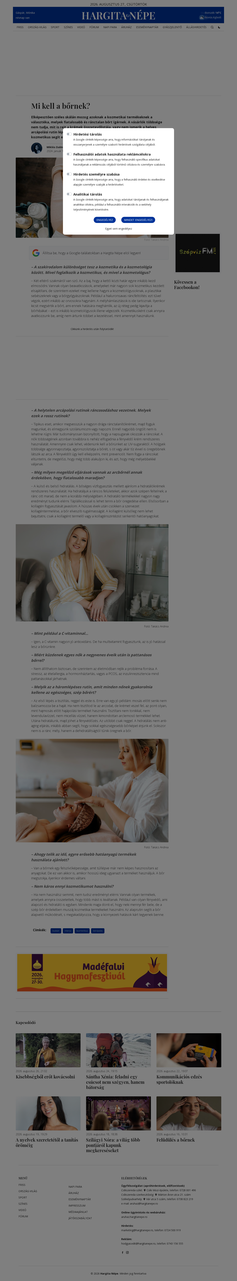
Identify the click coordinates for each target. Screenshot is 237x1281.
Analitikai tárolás (87, 194)
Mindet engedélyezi (138, 220)
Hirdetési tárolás (87, 134)
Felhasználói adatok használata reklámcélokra (112, 154)
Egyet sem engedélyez (118, 228)
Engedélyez (104, 220)
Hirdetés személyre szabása (96, 174)
